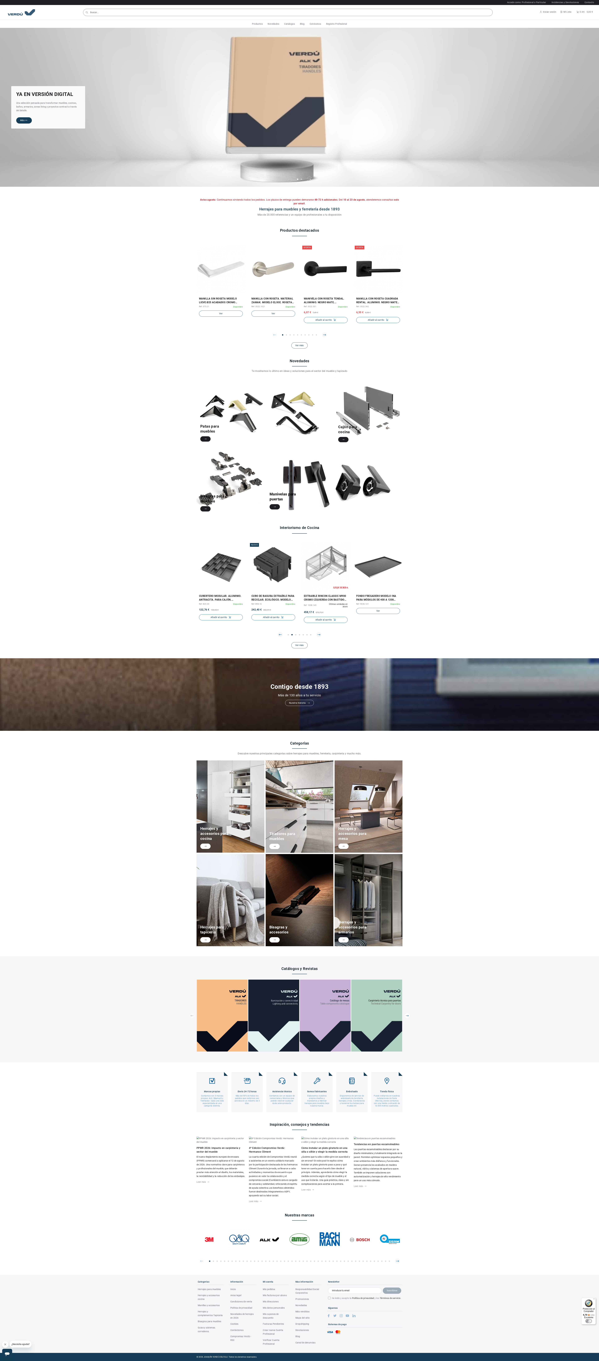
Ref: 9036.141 (310, 604)
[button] (257, 24)
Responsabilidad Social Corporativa (307, 1291)
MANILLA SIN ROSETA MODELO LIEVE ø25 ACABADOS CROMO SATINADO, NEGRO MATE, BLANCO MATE (219, 300)
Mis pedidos (269, 1289)
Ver (221, 313)
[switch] (589, 1321)
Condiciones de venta (241, 1301)
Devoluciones (302, 1330)
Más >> (23, 120)
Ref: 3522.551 (310, 306)
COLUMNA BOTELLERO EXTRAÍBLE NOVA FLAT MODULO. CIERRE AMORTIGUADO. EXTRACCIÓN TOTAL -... (377, 598)
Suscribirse (392, 1290)
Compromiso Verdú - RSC (240, 1338)
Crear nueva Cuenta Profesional (273, 1332)
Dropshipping (302, 1324)
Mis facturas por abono (275, 1295)
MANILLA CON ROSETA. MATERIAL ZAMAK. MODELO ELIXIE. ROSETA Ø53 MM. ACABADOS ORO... (272, 300)
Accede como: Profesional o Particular (526, 2)
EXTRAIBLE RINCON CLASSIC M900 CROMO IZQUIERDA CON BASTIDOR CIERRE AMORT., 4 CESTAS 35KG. (272, 598)
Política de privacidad (363, 1298)
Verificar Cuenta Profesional (271, 1342)
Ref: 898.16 (204, 604)
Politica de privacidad (241, 1308)
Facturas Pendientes (273, 1324)
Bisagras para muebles (209, 1321)
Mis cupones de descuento (271, 1316)
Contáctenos (236, 1330)
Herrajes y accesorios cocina (209, 1297)
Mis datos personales (274, 1308)
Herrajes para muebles (209, 1289)
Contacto (589, 2)
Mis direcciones (271, 1301)
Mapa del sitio (302, 1318)
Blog (297, 1336)
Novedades (301, 1305)
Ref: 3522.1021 (258, 306)
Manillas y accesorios (209, 1305)
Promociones (302, 1299)
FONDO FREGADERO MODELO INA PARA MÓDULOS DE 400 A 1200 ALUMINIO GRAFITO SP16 (324, 598)
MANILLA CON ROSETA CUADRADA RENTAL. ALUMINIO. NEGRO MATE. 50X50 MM (377, 300)
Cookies (234, 1324)
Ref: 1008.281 (362, 605)
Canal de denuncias (305, 1342)
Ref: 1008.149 (257, 605)
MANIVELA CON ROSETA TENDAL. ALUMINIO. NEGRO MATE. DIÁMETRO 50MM (324, 300)
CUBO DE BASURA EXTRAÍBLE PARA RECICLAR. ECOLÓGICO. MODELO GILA (220, 598)
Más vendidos (302, 1311)
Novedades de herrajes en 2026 (242, 1316)
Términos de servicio (390, 1298)
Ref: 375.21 (204, 306)
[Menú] (594, 1300)
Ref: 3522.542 (362, 306)
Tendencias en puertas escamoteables (376, 1144)
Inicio (233, 1289)
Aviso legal (235, 1295)
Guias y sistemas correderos (206, 1329)
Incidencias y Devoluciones (565, 2)
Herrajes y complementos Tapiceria (210, 1313)
